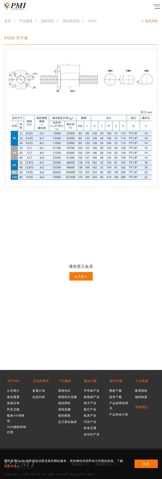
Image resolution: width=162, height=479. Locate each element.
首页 (7, 21)
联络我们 (141, 407)
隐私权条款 (12, 466)
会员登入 (81, 276)
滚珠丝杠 (47, 21)
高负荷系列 (71, 21)
